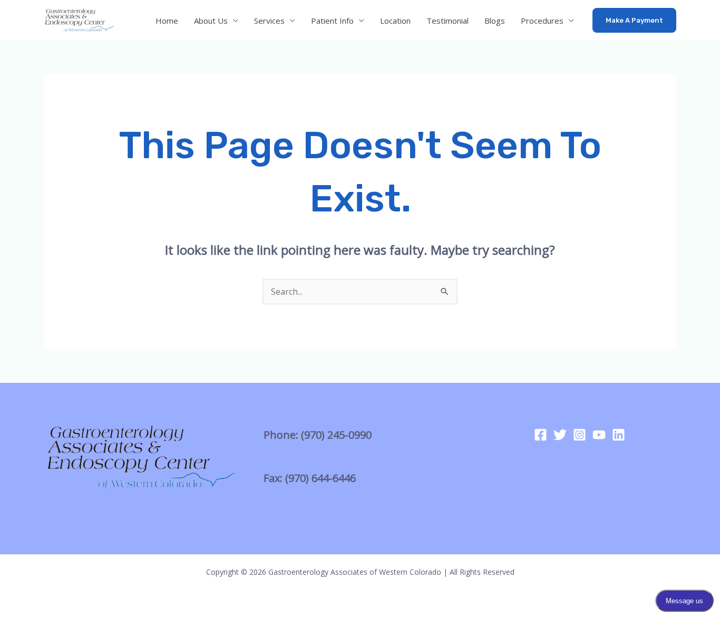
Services (269, 20)
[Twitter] (560, 435)
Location (395, 20)
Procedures (542, 20)
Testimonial (447, 20)
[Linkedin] (618, 435)
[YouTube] (599, 435)
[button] (634, 20)
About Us (211, 20)
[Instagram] (579, 435)
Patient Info (332, 20)
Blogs (494, 20)
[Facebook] (540, 435)
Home (166, 20)
